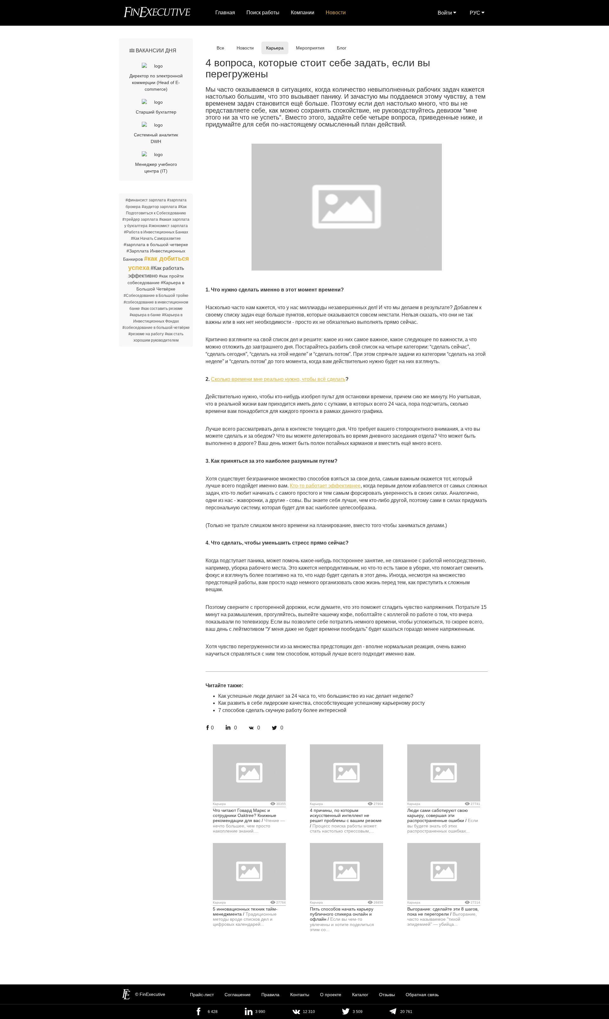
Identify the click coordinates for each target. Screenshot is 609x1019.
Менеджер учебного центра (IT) (156, 167)
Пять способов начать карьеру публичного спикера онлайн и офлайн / (341, 914)
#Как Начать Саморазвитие (156, 238)
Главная (225, 12)
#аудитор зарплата (159, 207)
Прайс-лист (202, 994)
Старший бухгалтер (156, 111)
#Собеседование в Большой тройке (156, 295)
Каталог (360, 994)
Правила (270, 994)
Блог (341, 47)
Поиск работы (262, 12)
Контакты (299, 994)
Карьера (275, 47)
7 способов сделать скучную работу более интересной (282, 710)
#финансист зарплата (146, 200)
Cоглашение (238, 994)
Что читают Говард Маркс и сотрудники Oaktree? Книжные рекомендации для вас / (244, 815)
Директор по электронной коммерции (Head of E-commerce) (156, 82)
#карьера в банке (145, 315)
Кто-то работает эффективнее (325, 485)
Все (220, 47)
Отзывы (387, 994)
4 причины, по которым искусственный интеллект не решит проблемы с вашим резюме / (346, 818)
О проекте (330, 994)
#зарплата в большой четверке (156, 244)
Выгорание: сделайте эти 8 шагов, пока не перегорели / (443, 911)
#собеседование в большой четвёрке (156, 327)
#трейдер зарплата (140, 219)
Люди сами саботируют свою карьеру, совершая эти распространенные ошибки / (437, 815)
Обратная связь (422, 994)
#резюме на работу (146, 334)
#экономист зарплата (168, 226)
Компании (302, 12)
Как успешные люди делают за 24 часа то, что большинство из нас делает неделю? (315, 696)
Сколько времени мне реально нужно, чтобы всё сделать (278, 379)
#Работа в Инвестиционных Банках (156, 232)
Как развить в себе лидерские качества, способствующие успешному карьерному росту (321, 703)
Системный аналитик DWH (156, 138)
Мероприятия (310, 47)
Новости (336, 12)
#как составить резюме (162, 308)
